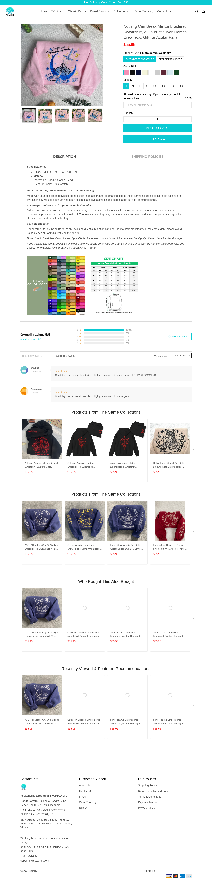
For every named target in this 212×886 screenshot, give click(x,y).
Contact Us (164, 11)
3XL (164, 86)
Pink (134, 66)
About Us (84, 785)
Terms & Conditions (149, 796)
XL (147, 86)
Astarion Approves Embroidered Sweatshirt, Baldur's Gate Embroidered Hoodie (41, 465)
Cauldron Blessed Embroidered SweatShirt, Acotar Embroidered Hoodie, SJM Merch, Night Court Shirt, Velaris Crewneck (84, 634)
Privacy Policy (146, 808)
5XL (182, 86)
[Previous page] (22, 116)
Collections (121, 11)
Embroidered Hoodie (170, 59)
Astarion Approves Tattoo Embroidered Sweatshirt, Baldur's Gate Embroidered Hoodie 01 (124, 465)
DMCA (83, 808)
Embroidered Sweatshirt (155, 53)
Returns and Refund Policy (154, 791)
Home (43, 11)
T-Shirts (56, 11)
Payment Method (148, 802)
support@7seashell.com (34, 860)
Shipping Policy (147, 785)
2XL (155, 86)
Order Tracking (144, 11)
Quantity (128, 113)
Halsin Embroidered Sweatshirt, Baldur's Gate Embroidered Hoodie (169, 465)
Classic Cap (75, 11)
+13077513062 (29, 856)
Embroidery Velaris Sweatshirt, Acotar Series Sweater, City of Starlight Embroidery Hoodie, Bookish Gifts (126, 547)
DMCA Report (150, 871)
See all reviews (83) (30, 339)
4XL (173, 86)
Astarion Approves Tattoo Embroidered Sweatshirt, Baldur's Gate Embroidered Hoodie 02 (81, 465)
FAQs (82, 796)
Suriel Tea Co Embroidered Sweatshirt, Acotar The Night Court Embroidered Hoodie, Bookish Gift (125, 634)
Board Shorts (98, 11)
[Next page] (101, 116)
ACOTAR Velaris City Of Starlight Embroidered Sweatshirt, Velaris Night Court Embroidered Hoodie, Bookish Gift (42, 547)
